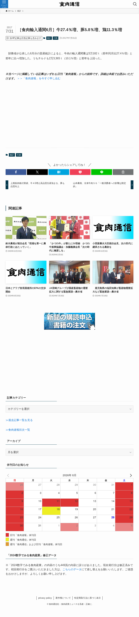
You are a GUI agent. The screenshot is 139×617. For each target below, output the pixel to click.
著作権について (63, 598)
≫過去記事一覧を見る (19, 420)
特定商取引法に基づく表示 (87, 598)
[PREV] (9, 475)
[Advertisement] (69, 114)
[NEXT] (130, 475)
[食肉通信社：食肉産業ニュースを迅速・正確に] (69, 4)
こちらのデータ (72, 569)
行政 (55, 38)
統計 (49, 38)
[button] (16, 172)
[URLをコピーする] (123, 172)
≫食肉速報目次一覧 (18, 429)
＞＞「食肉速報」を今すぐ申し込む (39, 78)
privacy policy (45, 598)
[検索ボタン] (135, 4)
